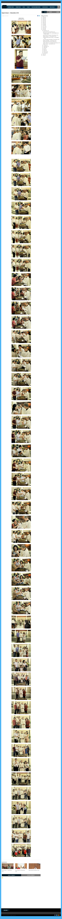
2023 (44, 20)
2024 (44, 19)
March (44, 50)
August (44, 47)
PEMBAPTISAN (18, 7)
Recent (50, 12)
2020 (44, 22)
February (45, 51)
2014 (44, 29)
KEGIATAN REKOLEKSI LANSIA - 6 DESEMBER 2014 (51, 38)
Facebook (54, 915)
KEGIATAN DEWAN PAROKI (36, 7)
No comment (6, 15)
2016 (44, 27)
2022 (44, 21)
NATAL (24, 7)
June (44, 48)
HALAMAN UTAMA (11, 7)
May (44, 49)
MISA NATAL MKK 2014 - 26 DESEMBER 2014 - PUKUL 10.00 (51, 33)
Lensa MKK (5, 910)
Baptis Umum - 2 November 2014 (49, 43)
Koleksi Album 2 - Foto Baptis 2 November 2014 (51, 42)
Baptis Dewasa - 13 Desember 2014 (49, 36)
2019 (44, 24)
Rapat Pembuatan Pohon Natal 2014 (49, 41)
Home (5, 7)
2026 (44, 17)
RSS (58, 915)
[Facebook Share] (37, 15)
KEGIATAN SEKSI (45, 7)
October (45, 45)
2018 (44, 25)
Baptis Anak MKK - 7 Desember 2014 (49, 40)
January (44, 53)
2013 (44, 54)
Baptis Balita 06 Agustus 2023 (34, 870)
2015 (44, 28)
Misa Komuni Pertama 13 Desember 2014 (50, 35)
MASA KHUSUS (52, 7)
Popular (45, 13)
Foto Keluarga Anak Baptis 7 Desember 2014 (51, 39)
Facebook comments (31, 875)
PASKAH (28, 7)
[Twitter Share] (39, 15)
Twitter (56, 915)
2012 (44, 55)
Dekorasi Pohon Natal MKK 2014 (49, 31)
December (45, 30)
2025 (44, 18)
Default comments (11, 875)
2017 (44, 26)
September (45, 46)
